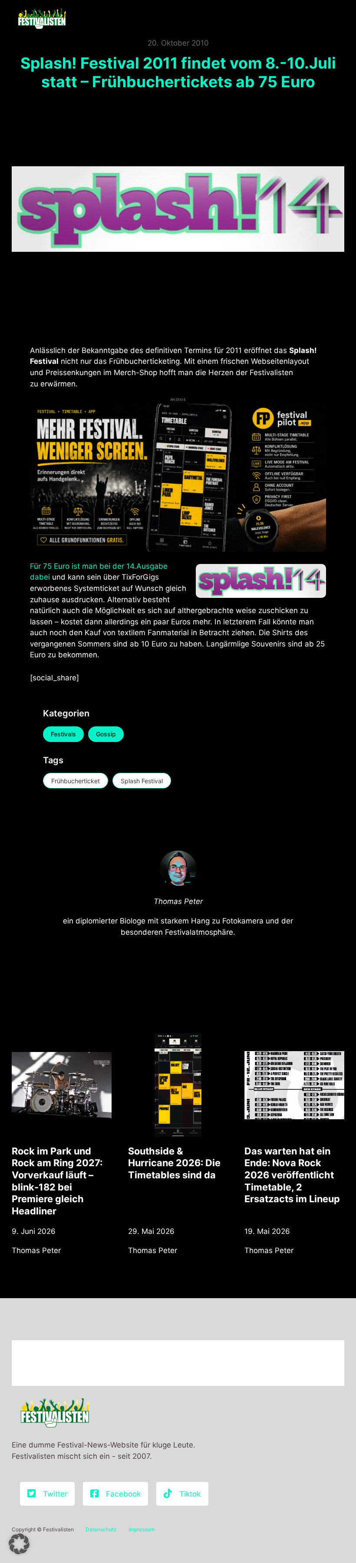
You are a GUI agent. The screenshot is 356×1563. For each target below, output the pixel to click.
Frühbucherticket (75, 781)
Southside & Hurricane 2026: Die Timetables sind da (174, 1162)
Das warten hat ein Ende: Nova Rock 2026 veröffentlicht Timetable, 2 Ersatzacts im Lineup (292, 1175)
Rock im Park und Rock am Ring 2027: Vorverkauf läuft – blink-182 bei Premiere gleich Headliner (57, 1181)
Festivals (63, 734)
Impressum (142, 1529)
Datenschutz (101, 1529)
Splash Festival (142, 781)
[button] (19, 1544)
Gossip (106, 734)
